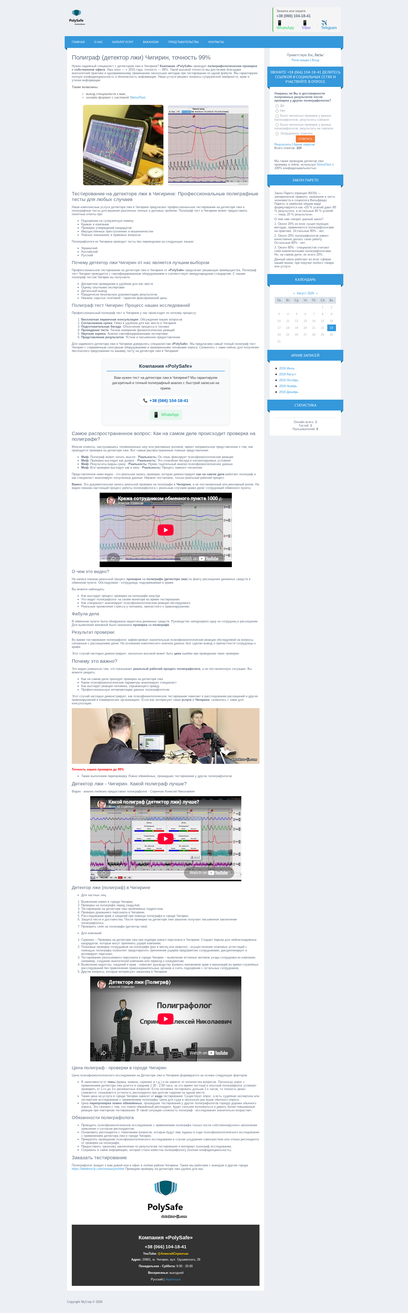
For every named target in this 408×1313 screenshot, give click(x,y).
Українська (173, 1279)
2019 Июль (287, 368)
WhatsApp (285, 25)
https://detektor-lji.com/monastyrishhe (97, 1169)
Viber (306, 25)
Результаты (282, 144)
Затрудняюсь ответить (296, 133)
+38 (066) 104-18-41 (293, 16)
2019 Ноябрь (288, 386)
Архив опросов (304, 144)
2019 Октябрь (288, 380)
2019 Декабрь (288, 392)
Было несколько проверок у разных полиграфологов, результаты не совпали (303, 126)
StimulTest (137, 97)
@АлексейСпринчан (173, 1253)
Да (282, 105)
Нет (282, 110)
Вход (315, 60)
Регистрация (300, 60)
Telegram (329, 25)
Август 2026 (305, 293)
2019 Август (287, 374)
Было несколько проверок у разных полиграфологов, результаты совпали (302, 117)
